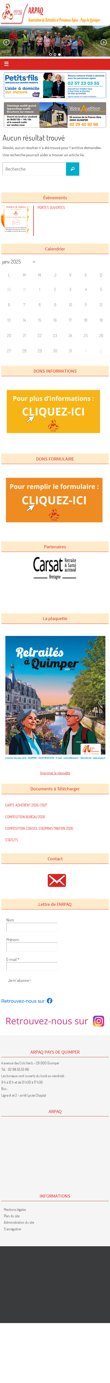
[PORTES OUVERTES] (16, 232)
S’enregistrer (12, 1229)
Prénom (12, 939)
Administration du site (19, 1222)
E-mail (12, 959)
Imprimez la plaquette (55, 773)
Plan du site (11, 1216)
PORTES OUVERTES (51, 207)
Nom (10, 920)
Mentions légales (15, 1209)
